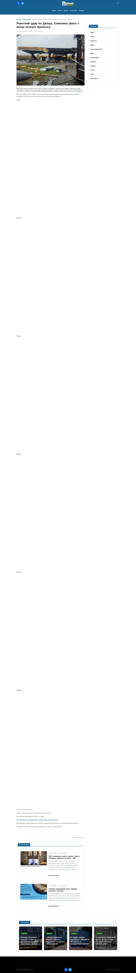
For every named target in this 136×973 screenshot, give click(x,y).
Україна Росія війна (78, 837)
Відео (92, 32)
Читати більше (54, 875)
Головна (19, 19)
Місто (92, 53)
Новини (93, 62)
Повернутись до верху (112, 969)
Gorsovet (79, 91)
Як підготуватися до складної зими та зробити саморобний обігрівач (37, 820)
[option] (25, 938)
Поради (81, 10)
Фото (92, 74)
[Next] (116, 922)
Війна (54, 10)
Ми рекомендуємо (96, 49)
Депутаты (94, 41)
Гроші (60, 10)
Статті (93, 70)
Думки (66, 10)
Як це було (73, 10)
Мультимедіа (27, 19)
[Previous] (113, 922)
